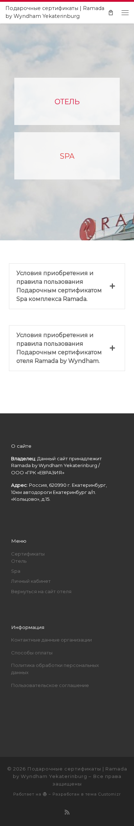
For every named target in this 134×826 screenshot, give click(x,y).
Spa (15, 571)
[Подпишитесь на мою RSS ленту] (67, 812)
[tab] (67, 286)
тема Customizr (103, 794)
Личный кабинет (31, 581)
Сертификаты (28, 554)
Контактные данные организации (51, 640)
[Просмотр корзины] (111, 12)
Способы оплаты (32, 652)
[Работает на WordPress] (45, 794)
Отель (18, 561)
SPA (67, 156)
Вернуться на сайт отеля (41, 591)
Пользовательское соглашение (50, 685)
